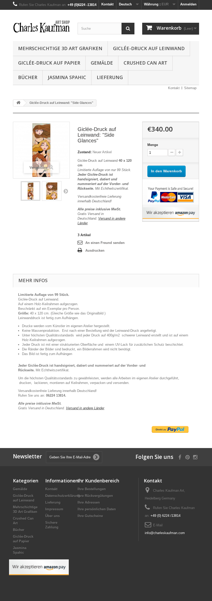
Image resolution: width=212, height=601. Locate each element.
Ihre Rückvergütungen (95, 496)
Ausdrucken (94, 250)
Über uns (52, 516)
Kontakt (107, 4)
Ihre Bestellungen (92, 489)
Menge (152, 145)
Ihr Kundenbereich (98, 480)
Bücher (27, 77)
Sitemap (190, 88)
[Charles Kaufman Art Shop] (41, 26)
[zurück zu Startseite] (18, 103)
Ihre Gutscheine (90, 516)
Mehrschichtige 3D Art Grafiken (60, 48)
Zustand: (85, 152)
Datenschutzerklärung (62, 496)
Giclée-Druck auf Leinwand (149, 48)
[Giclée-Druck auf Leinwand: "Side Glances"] (30, 191)
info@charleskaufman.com (165, 533)
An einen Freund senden (105, 243)
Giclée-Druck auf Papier (49, 63)
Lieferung (110, 77)
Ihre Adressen (89, 502)
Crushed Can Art (145, 63)
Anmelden (188, 4)
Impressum (54, 509)
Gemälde (102, 63)
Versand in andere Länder (85, 408)
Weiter (65, 191)
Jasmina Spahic (67, 77)
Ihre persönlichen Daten (97, 509)
